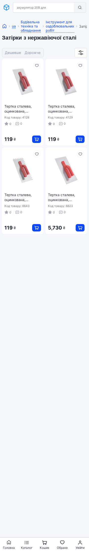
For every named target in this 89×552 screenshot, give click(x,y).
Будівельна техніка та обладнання (31, 26)
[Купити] (36, 139)
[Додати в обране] (37, 65)
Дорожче (33, 53)
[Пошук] (80, 7)
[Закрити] (67, 7)
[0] (81, 52)
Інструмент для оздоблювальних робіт (60, 26)
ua (14, 26)
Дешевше (13, 53)
